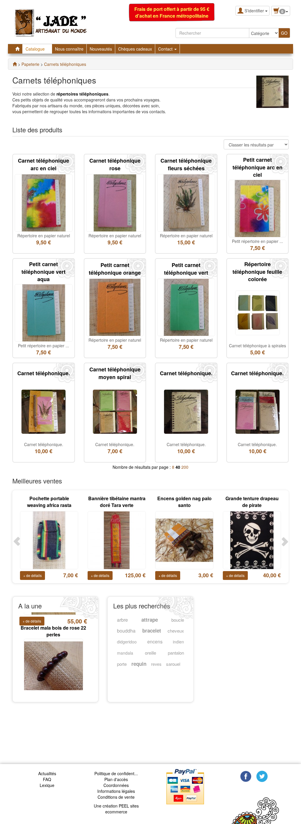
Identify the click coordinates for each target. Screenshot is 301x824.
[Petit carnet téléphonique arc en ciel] (258, 208)
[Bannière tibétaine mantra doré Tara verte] (117, 540)
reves (156, 664)
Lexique (47, 785)
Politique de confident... (116, 773)
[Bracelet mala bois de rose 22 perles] (53, 657)
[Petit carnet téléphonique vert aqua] (44, 312)
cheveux (176, 631)
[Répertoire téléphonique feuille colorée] (257, 312)
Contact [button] (166, 49)
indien (178, 642)
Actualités (47, 773)
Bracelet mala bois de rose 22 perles (53, 620)
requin (138, 663)
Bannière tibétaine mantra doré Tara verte (117, 501)
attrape (149, 619)
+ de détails (32, 575)
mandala (125, 653)
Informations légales (116, 791)
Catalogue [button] (36, 49)
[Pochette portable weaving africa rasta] (49, 540)
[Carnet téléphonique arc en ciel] (44, 202)
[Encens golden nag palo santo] (184, 540)
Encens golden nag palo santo (184, 501)
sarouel (173, 664)
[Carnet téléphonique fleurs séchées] (186, 202)
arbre (122, 619)
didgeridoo (127, 642)
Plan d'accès (116, 779)
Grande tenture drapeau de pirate (252, 501)
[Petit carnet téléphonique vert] (186, 307)
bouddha (126, 630)
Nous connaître (69, 49)
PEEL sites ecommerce (122, 809)
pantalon (176, 653)
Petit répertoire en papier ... (257, 241)
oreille (150, 653)
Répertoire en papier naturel (43, 235)
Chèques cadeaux (135, 49)
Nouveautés (101, 49)
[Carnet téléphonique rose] (115, 202)
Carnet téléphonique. (43, 444)
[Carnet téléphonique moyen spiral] (115, 411)
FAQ (47, 779)
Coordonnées (116, 785)
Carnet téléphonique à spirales (257, 345)
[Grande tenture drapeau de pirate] (252, 540)
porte (122, 664)
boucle (177, 620)
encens (155, 641)
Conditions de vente (116, 797)
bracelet (151, 630)
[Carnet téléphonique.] (43, 411)
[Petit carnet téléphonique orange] (115, 307)
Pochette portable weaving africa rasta (49, 501)
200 (184, 467)
